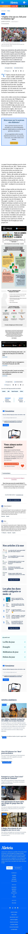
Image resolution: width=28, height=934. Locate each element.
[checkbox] (3, 675)
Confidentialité (14, 929)
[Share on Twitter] (18, 70)
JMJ (8, 391)
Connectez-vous (19, 494)
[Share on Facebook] (13, 70)
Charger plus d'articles (14, 579)
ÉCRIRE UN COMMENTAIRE (14, 500)
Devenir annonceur (14, 922)
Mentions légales (14, 919)
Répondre (3, 516)
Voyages (4, 814)
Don (14, 894)
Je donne (13, 6)
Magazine (14, 891)
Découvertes (14, 881)
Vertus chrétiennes (7, 762)
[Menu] (5, 2)
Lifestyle (14, 877)
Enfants (4, 705)
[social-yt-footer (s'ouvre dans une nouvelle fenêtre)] (10, 908)
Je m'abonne (5, 6)
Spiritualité (3, 10)
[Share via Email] (20, 70)
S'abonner (9, 867)
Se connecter (18, 867)
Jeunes (3, 391)
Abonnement (14, 893)
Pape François (14, 21)
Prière (8, 10)
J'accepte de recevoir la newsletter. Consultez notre (13, 421)
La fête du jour (9, 642)
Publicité (14, 896)
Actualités (14, 875)
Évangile (6, 647)
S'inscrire (6, 425)
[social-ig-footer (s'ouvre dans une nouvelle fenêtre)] (17, 908)
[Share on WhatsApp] (23, 70)
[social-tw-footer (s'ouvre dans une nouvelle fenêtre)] (15, 908)
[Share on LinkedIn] (16, 70)
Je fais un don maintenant (10, 463)
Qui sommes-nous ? (14, 917)
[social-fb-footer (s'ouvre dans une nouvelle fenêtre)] (12, 908)
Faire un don (14, 143)
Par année (14, 903)
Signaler (7, 516)
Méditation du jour (10, 652)
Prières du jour (9, 657)
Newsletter (14, 887)
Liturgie (4, 737)
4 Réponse (4, 532)
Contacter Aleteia (14, 924)
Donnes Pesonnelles (14, 927)
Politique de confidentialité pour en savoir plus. (13, 421)
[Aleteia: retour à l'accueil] (14, 2)
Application (14, 889)
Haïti (4, 787)
